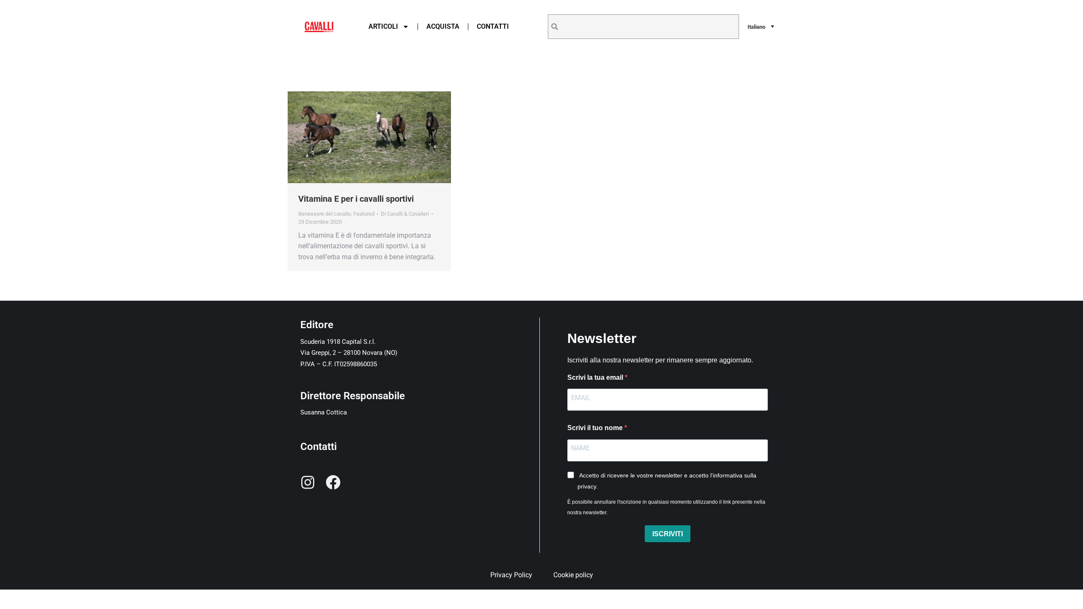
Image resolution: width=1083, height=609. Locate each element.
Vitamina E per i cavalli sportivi (356, 199)
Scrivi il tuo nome (595, 427)
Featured (363, 214)
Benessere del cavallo (324, 214)
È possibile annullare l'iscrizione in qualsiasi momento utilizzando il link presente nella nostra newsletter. (666, 507)
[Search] (554, 26)
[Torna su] (1070, 596)
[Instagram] (307, 482)
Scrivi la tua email (596, 377)
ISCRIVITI (667, 534)
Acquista (442, 26)
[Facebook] (333, 482)
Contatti (493, 26)
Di (405, 214)
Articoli (383, 26)
